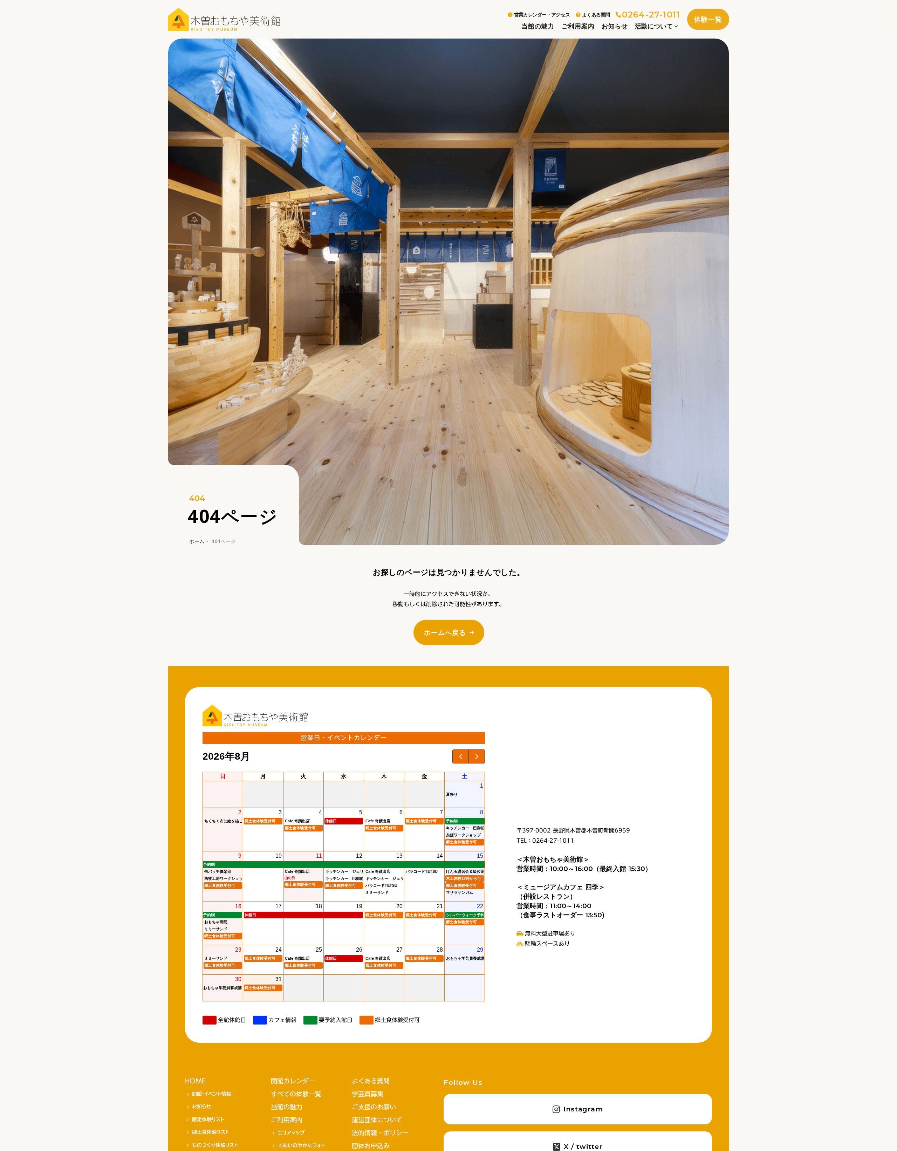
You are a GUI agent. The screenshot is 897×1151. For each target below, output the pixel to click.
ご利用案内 (577, 26)
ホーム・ (199, 541)
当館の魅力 (537, 26)
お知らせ (615, 26)
